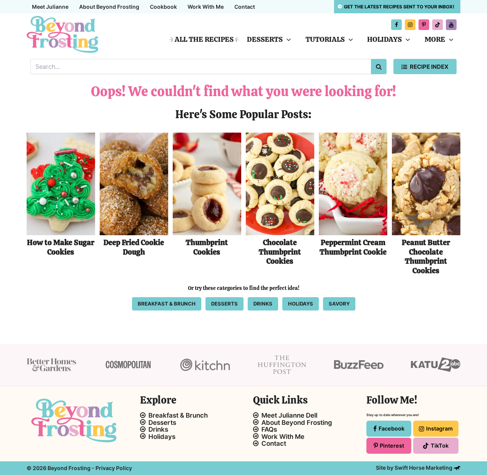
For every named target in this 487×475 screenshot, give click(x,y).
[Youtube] (451, 24)
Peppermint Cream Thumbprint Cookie (353, 247)
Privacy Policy (113, 468)
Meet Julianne (50, 6)
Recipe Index (429, 66)
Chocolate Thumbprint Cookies (280, 252)
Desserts (265, 39)
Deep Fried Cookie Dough (133, 247)
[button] (287, 39)
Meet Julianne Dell (289, 415)
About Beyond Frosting (109, 6)
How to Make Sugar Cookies (60, 247)
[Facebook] (396, 24)
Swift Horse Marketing (424, 467)
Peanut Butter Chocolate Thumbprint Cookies (426, 257)
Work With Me (206, 6)
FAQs (269, 429)
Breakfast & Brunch (178, 415)
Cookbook (163, 6)
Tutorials (325, 39)
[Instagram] (410, 24)
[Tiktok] (437, 24)
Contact (244, 6)
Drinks (158, 429)
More (435, 39)
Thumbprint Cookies (207, 247)
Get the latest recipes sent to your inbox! (399, 7)
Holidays (384, 39)
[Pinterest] (424, 24)
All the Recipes (204, 39)
